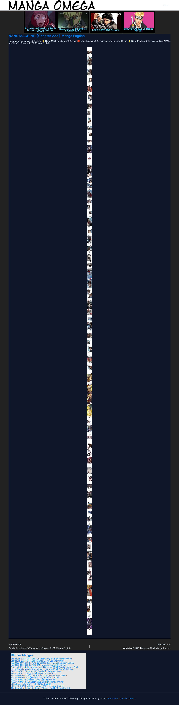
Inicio (165, 5)
